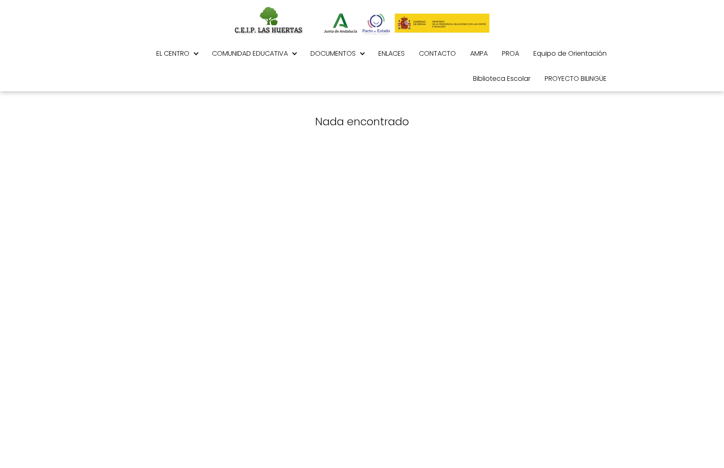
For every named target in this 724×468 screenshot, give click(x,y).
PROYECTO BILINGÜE (576, 78)
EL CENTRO (172, 53)
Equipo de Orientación (570, 53)
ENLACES (391, 53)
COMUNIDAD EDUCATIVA (250, 53)
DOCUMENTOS (333, 53)
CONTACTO (437, 53)
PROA (510, 53)
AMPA (479, 53)
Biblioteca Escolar (501, 78)
